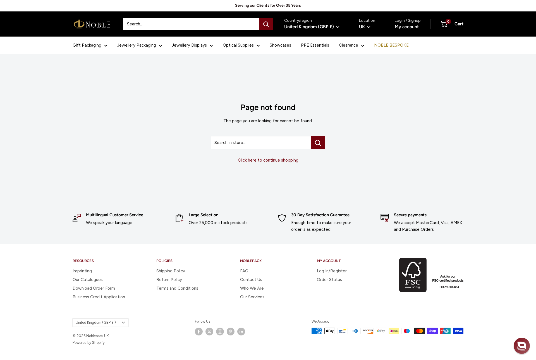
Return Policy (169, 279)
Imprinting (82, 270)
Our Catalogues (88, 279)
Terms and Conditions (177, 288)
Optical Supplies (238, 45)
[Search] (266, 24)
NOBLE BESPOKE (391, 45)
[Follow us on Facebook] (199, 331)
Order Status (329, 279)
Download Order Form (94, 288)
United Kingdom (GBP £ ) (96, 322)
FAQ (244, 270)
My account (407, 26)
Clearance (348, 45)
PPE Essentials (315, 45)
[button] (522, 346)
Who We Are (252, 288)
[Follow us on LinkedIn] (241, 331)
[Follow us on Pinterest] (230, 331)
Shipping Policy (170, 270)
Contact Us (251, 279)
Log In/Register (332, 270)
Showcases (280, 45)
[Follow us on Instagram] (220, 331)
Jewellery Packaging (136, 45)
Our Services (252, 296)
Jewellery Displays (189, 45)
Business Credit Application (99, 296)
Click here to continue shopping (268, 160)
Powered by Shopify (89, 342)
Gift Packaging (87, 45)
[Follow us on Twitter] (209, 331)
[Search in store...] (318, 142)
